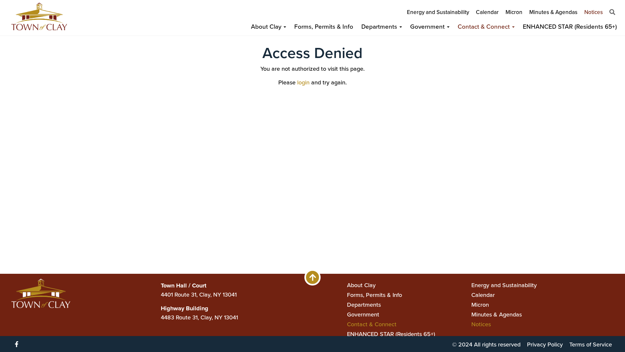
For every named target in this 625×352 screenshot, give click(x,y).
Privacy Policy (545, 344)
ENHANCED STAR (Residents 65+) (570, 26)
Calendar (487, 12)
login (303, 82)
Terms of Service (590, 344)
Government (428, 26)
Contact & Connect (484, 26)
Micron (514, 12)
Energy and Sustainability (438, 12)
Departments (380, 26)
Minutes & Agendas (553, 12)
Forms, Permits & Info (323, 26)
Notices (593, 12)
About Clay (267, 26)
